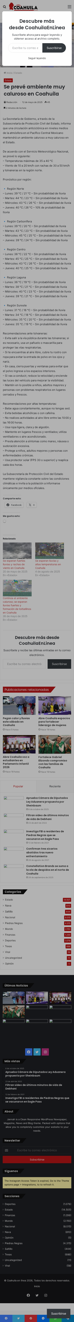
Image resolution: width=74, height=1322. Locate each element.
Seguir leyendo (37, 58)
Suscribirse (54, 48)
